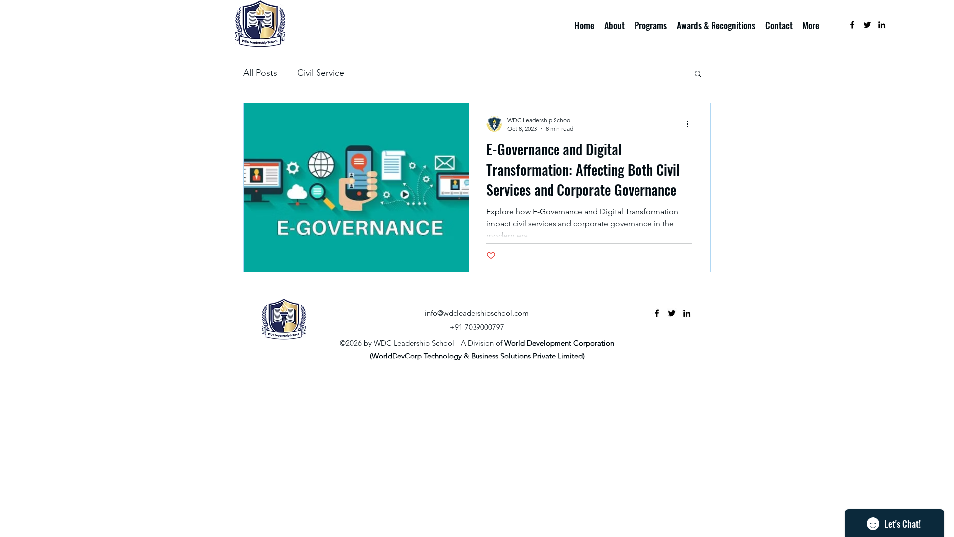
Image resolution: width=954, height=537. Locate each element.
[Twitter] (867, 25)
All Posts (260, 72)
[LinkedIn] (882, 25)
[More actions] (691, 124)
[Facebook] (852, 25)
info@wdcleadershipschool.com (477, 313)
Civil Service (320, 72)
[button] (698, 74)
